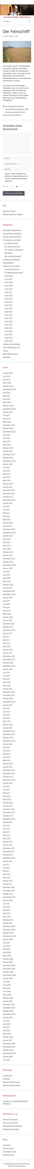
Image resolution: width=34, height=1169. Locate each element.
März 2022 (7, 480)
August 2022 (8, 464)
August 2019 (7, 568)
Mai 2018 (6, 607)
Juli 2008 (6, 982)
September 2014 (9, 741)
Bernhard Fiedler (9, 211)
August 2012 (7, 822)
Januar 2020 (7, 555)
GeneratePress (21, 1166)
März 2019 (7, 581)
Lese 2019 (8, 318)
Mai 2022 (6, 474)
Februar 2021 (8, 523)
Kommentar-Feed (9, 1152)
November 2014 (9, 734)
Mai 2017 (6, 640)
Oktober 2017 (8, 627)
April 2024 (7, 418)
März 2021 (7, 519)
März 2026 (7, 383)
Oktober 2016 (8, 663)
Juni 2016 (6, 676)
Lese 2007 (8, 279)
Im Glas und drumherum (12, 237)
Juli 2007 (6, 1021)
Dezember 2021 (9, 490)
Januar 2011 (7, 884)
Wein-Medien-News (10, 354)
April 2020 (7, 545)
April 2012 (6, 835)
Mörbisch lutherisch (10, 1119)
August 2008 (8, 978)
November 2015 (9, 695)
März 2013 (7, 799)
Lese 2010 (8, 289)
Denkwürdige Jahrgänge (12, 233)
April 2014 (6, 757)
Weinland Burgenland (11, 1129)
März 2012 (7, 838)
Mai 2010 (6, 910)
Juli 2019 (6, 571)
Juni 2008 (6, 985)
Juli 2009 (6, 942)
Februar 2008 (8, 998)
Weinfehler (8, 253)
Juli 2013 (6, 786)
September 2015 (9, 702)
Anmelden (7, 1145)
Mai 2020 (6, 542)
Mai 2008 (6, 988)
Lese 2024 (8, 334)
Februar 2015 (8, 724)
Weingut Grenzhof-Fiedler (12, 214)
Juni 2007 (6, 1024)
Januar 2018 (7, 620)
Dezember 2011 (9, 848)
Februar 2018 (8, 617)
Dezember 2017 (9, 624)
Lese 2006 (8, 276)
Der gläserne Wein (11, 243)
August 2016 (7, 669)
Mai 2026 (6, 379)
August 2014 (7, 744)
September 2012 (9, 819)
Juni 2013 (6, 790)
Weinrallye (7, 357)
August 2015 (7, 705)
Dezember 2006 (9, 1043)
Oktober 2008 (8, 972)
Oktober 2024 (8, 405)
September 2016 (9, 666)
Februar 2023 (8, 448)
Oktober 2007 (8, 1011)
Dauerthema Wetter (11, 269)
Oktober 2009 (8, 933)
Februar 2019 (8, 584)
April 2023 (7, 441)
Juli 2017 (6, 637)
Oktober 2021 (8, 497)
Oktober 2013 (8, 776)
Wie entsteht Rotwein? (13, 256)
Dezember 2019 (9, 558)
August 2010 (7, 900)
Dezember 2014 (9, 731)
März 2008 (7, 995)
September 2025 (9, 389)
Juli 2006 (6, 1060)
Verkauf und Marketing (11, 344)
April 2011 (6, 874)
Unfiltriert (6, 1079)
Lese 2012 (8, 295)
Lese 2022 (8, 328)
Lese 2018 (8, 315)
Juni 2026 (6, 376)
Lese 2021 (8, 325)
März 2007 (7, 1034)
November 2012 (9, 812)
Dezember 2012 (9, 809)
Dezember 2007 (9, 1004)
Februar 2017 (8, 650)
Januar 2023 (7, 451)
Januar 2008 (7, 1001)
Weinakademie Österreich (12, 1126)
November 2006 (9, 1047)
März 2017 (7, 646)
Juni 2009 (6, 946)
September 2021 (9, 500)
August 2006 (8, 1056)
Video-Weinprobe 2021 (11, 347)
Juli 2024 (6, 415)
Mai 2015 (6, 715)
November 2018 (9, 591)
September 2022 (9, 461)
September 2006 (9, 1053)
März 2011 (7, 877)
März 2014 (7, 760)
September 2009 (9, 936)
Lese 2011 (8, 292)
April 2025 (7, 399)
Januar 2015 (7, 728)
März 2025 (7, 402)
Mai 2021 (6, 513)
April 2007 (7, 1030)
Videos (5, 351)
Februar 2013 (8, 803)
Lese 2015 (8, 305)
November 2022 (9, 454)
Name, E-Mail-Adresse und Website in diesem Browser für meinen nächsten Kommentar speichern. (16, 177)
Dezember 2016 (9, 656)
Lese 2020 (8, 321)
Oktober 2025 (8, 386)
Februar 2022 (8, 484)
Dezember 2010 (9, 887)
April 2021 (6, 516)
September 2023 (9, 431)
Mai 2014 (6, 754)
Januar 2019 (7, 588)
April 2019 (6, 578)
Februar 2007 (8, 1037)
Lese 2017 (8, 312)
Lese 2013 (8, 299)
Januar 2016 (7, 689)
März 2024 (7, 422)
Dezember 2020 (9, 529)
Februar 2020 (8, 552)
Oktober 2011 (8, 855)
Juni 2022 (6, 471)
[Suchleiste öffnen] (29, 21)
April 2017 (6, 643)
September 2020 (9, 532)
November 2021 (9, 493)
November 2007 (9, 1008)
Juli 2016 (6, 672)
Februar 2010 (8, 920)
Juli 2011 (6, 864)
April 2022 (7, 477)
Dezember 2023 (9, 425)
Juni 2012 (6, 829)
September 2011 (9, 858)
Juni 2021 (6, 510)
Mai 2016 (6, 679)
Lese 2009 (8, 286)
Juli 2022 (6, 467)
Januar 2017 (7, 653)
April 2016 (6, 682)
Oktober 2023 (8, 428)
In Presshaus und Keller (12, 240)
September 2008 (9, 975)
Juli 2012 (6, 825)
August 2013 (7, 783)
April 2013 (6, 796)
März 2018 (7, 614)
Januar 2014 (7, 767)
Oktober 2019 (8, 562)
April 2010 (6, 913)
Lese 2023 (8, 331)
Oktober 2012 (8, 816)
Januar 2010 (7, 923)
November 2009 (9, 929)
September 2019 (9, 565)
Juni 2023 (6, 435)
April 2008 (7, 991)
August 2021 (7, 503)
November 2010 (9, 890)
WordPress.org (8, 1155)
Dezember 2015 (9, 692)
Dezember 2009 (9, 926)
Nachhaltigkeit (8, 263)
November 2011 (9, 851)
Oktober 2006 (8, 1050)
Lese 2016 (8, 308)
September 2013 (9, 780)
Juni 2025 (6, 392)
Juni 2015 (6, 711)
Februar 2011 (8, 881)
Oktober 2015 (8, 698)
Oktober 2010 (8, 894)
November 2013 (9, 773)
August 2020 (8, 536)
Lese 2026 (8, 341)
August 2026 (8, 373)
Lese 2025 (8, 338)
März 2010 (7, 916)
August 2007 (8, 1017)
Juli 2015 (6, 708)
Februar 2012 (8, 842)
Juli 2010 (6, 903)
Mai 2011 (6, 871)
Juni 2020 (6, 539)
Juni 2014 (6, 750)
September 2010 (9, 897)
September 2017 (9, 630)
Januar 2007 (7, 1040)
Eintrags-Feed (8, 1148)
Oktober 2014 (8, 737)
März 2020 (7, 549)
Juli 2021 (6, 506)
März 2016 (7, 685)
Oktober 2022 (8, 458)
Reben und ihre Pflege (11, 266)
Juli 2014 (6, 747)
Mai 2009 (6, 949)
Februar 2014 (8, 763)
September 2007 (9, 1014)
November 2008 (9, 969)
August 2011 (7, 861)
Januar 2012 (7, 845)
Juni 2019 (6, 575)
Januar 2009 (8, 962)
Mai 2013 (6, 793)
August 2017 (7, 633)
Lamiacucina (7, 1076)
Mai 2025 (6, 396)
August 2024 (8, 412)
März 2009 (7, 955)
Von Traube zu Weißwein (13, 250)
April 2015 (6, 718)
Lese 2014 (8, 302)
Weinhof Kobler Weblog (11, 1085)
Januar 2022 (7, 487)
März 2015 (7, 721)
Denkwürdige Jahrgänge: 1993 (17, 109)
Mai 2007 (6, 1027)
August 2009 (8, 939)
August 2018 (7, 597)
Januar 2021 (7, 526)
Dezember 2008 (9, 965)
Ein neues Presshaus (12, 246)
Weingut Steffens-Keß (11, 1082)
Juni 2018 (6, 604)
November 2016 (9, 659)
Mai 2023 (6, 438)
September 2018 (9, 594)
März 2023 (7, 445)
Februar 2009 (8, 959)
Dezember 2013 (9, 770)
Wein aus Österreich (10, 1123)
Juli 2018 (6, 601)
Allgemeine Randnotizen (12, 230)
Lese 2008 (8, 282)
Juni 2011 (6, 868)
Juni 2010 (6, 907)
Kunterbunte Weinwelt (11, 259)
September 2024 (9, 409)
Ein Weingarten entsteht (14, 106)
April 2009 (7, 952)
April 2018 (6, 610)
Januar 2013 (7, 806)
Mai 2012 (6, 832)
